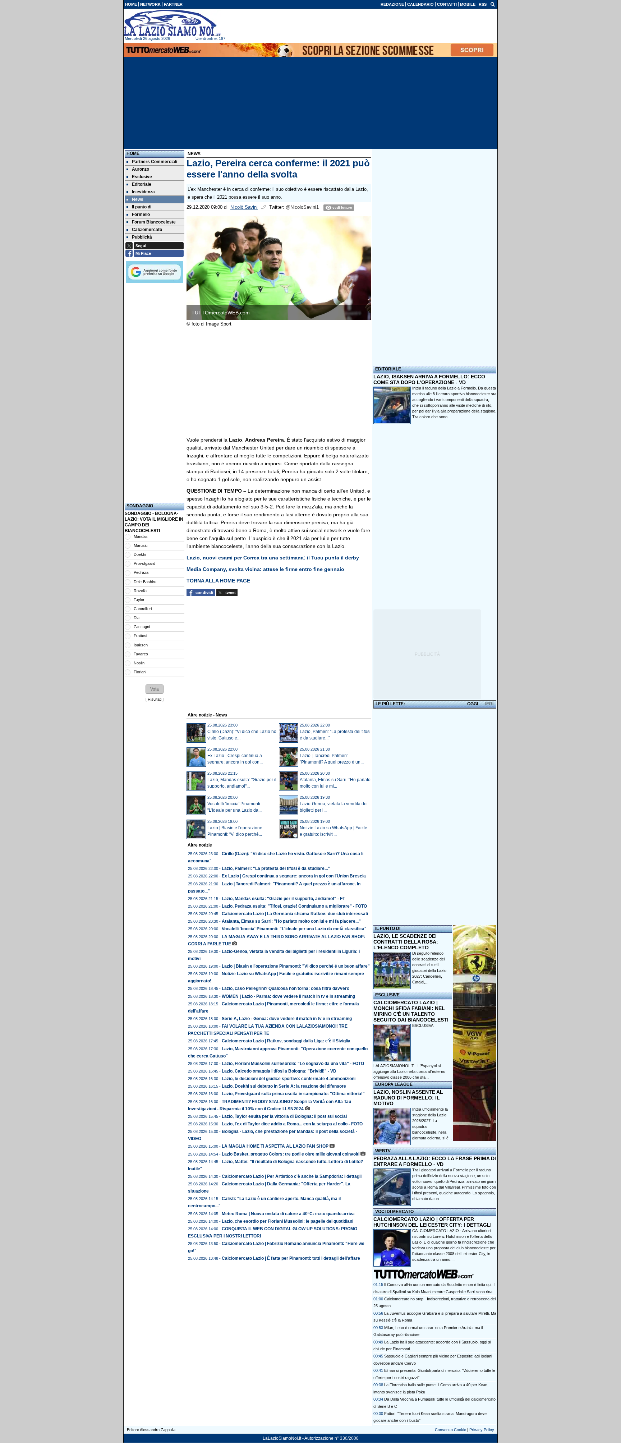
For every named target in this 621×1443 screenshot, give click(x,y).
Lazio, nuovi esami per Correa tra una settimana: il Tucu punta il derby (273, 558)
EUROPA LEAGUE (394, 1084)
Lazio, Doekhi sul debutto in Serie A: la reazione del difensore (284, 1086)
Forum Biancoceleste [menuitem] (154, 222)
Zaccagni (142, 626)
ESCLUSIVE (387, 994)
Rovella (140, 591)
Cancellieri (143, 609)
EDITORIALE (388, 369)
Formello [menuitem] (141, 214)
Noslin (139, 663)
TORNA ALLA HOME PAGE (218, 581)
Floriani (140, 672)
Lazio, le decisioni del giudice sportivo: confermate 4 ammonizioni (288, 1078)
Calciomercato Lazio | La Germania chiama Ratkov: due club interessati (295, 913)
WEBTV (383, 1150)
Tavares (141, 654)
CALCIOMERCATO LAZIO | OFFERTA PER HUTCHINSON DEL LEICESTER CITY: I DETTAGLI (432, 1222)
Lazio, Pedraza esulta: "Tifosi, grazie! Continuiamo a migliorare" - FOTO (294, 906)
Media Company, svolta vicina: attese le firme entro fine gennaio (265, 569)
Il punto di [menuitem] (141, 206)
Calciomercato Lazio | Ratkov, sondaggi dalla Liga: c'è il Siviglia (286, 1040)
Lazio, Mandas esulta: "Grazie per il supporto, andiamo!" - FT (283, 898)
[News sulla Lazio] (172, 23)
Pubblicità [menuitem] (142, 237)
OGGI (472, 703)
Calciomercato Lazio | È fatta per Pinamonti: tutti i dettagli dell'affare (291, 1258)
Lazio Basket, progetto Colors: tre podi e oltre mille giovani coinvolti (290, 1154)
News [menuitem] (137, 199)
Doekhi (140, 554)
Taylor (139, 600)
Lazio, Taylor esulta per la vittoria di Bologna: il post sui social (284, 1116)
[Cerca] (493, 4)
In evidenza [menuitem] (143, 191)
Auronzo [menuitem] (140, 169)
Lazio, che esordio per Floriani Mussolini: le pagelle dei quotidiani (287, 1221)
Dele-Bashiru (145, 582)
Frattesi (140, 635)
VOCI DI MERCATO (394, 1211)
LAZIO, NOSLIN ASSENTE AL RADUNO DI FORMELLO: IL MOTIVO (408, 1097)
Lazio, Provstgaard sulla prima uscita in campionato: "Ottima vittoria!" (293, 1093)
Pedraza (141, 572)
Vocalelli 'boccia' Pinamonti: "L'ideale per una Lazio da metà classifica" (294, 928)
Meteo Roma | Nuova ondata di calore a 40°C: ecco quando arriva (288, 1213)
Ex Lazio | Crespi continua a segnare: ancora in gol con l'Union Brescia (294, 876)
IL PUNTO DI (387, 928)
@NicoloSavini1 (302, 207)
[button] (155, 689)
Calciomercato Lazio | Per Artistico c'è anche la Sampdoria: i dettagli (292, 1176)
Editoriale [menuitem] (141, 184)
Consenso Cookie (450, 1430)
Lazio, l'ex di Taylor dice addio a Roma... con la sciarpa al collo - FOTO (292, 1123)
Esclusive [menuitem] (142, 176)
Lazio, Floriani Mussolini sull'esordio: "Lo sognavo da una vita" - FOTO (293, 1063)
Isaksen (141, 645)
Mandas (141, 536)
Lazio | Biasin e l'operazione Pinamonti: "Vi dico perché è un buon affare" (296, 966)
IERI (489, 703)
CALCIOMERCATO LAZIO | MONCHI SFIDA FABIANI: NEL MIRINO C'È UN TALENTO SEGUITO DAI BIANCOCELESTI (410, 1011)
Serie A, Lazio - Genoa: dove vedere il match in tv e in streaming (287, 1018)
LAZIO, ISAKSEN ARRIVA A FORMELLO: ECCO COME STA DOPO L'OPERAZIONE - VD (429, 379)
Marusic (141, 545)
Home (132, 153)
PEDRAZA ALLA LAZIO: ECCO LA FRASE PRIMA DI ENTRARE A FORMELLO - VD (434, 1161)
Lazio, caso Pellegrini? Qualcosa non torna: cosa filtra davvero (285, 988)
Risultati (154, 699)
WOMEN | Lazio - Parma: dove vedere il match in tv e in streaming (288, 996)
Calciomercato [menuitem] (147, 229)
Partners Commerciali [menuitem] (154, 161)
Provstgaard (144, 563)
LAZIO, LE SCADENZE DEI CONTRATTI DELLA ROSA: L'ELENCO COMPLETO (405, 941)
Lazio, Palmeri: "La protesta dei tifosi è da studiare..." (276, 868)
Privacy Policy (481, 1430)
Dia (136, 618)
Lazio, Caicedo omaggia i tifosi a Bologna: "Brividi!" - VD (279, 1071)
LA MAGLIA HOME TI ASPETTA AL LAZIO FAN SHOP (275, 1146)
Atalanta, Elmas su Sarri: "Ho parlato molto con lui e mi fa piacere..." (291, 921)
